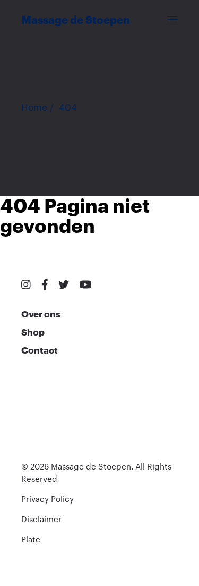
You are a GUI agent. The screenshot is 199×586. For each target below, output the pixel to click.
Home (34, 107)
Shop (33, 332)
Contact (39, 350)
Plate (30, 540)
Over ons (40, 314)
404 (68, 107)
